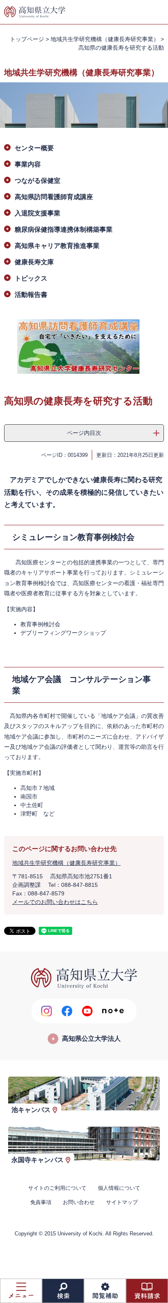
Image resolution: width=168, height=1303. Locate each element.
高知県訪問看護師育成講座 (54, 196)
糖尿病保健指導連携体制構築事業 (64, 229)
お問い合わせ (79, 1202)
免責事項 (40, 1202)
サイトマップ (122, 1202)
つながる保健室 (37, 180)
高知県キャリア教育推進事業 (57, 245)
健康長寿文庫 (34, 262)
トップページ (27, 39)
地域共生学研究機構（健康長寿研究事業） (105, 39)
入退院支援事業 (37, 213)
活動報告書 (31, 294)
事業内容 (28, 164)
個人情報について (119, 1188)
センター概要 (34, 148)
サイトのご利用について (57, 1188)
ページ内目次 (84, 433)
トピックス (31, 278)
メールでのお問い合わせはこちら (55, 902)
